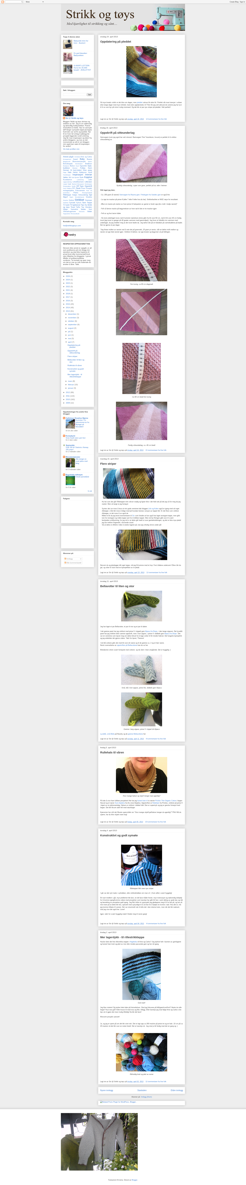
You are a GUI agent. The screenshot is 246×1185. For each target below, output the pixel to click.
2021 (68, 290)
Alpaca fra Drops (151, 631)
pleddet (139, 102)
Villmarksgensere (69, 211)
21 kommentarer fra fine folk (156, 450)
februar (71, 385)
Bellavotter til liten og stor (117, 586)
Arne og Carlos (86, 157)
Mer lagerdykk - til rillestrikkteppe (122, 937)
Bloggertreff (66, 161)
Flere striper (108, 463)
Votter (89, 211)
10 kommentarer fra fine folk (155, 822)
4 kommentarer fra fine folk (156, 924)
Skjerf (65, 197)
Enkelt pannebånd (82, 477)
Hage (64, 172)
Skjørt (71, 197)
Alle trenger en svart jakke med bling (82, 461)
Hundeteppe (67, 175)
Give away (87, 170)
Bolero (90, 161)
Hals (69, 172)
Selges (74, 195)
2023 (68, 283)
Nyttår (74, 186)
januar (71, 388)
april (70, 342)
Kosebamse (67, 180)
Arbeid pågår (68, 157)
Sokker (71, 200)
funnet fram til (142, 801)
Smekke (89, 197)
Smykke (65, 200)
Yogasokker (66, 213)
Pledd (78, 188)
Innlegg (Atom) (146, 1097)
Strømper (88, 200)
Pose (83, 188)
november (72, 318)
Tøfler (78, 207)
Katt (73, 177)
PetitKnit (69, 188)
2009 (68, 403)
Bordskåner (79, 163)
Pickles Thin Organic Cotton (165, 801)
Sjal (90, 195)
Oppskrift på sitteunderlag (117, 132)
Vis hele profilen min (71, 149)
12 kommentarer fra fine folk (156, 119)
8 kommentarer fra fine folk (156, 739)
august (71, 328)
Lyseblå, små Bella (107, 734)
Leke (90, 180)
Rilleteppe (67, 195)
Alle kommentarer (73, 563)
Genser (66, 170)
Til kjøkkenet (75, 205)
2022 (68, 287)
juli (69, 332)
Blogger (134, 1180)
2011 (68, 396)
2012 (68, 392)
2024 (68, 280)
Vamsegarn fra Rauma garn (129, 195)
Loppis (65, 184)
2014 (68, 307)
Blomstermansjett (79, 161)
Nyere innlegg (106, 1090)
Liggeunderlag (67, 182)
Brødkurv (88, 164)
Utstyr (65, 209)
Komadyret (70, 436)
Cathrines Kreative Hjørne (77, 418)
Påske (75, 193)
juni (69, 335)
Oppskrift (88, 186)
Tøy (82, 207)
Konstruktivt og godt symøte (119, 835)
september (72, 324)
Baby (82, 159)
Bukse (72, 166)
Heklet (75, 172)
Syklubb (72, 203)
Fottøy (82, 168)
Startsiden (142, 1090)
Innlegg (69, 559)
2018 (68, 294)
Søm (84, 203)
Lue (69, 184)
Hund (90, 172)
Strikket (79, 199)
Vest (90, 209)
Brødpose (66, 166)
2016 (68, 301)
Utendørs (88, 207)
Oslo (64, 188)
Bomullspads (68, 164)
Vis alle (90, 491)
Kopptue (88, 177)
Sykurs (78, 203)
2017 (68, 297)
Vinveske (82, 211)
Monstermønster (73, 457)
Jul (70, 177)
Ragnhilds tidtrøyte (74, 475)
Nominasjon (88, 184)
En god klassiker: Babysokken (81, 54)
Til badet (66, 205)
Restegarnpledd (87, 192)
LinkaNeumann (78, 182)
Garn (90, 168)
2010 (68, 399)
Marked (74, 184)
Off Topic (80, 186)
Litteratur (88, 182)
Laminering (80, 179)
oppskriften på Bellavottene (127, 645)
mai (69, 338)
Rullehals (155, 803)
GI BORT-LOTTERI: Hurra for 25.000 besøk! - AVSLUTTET (82, 68)
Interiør (88, 174)
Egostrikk (83, 166)
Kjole (81, 177)
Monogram (80, 184)
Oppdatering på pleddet (115, 41)
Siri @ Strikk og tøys (74, 118)
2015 (68, 304)
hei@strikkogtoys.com (72, 226)
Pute (87, 190)
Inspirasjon (78, 174)
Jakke (65, 177)
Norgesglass (67, 186)
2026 (68, 276)
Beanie (89, 159)
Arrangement (67, 159)
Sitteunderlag (83, 195)
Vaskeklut (74, 209)
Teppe (89, 203)
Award (75, 159)
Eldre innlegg (177, 1090)
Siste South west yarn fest (75, 438)
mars (70, 381)
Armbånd (77, 157)
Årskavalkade (75, 213)
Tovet (73, 207)
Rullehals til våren (112, 752)
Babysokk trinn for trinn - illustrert (81, 42)
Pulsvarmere (80, 190)
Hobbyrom (83, 172)
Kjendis (77, 177)
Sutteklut (65, 202)
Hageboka (133, 942)
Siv (133, 516)
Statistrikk (70, 445)
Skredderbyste (79, 197)
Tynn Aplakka (120, 803)
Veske (83, 209)
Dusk (77, 166)
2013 (68, 311)
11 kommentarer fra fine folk (156, 572)
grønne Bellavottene (135, 734)
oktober (71, 321)
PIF (73, 188)
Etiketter (75, 168)
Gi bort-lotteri (76, 170)
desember (72, 314)
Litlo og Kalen (153, 509)
